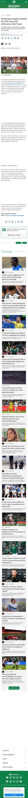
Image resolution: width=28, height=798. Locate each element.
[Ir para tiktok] (10, 781)
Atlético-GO (18, 242)
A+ (6, 44)
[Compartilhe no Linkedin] (8, 38)
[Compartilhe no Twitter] (2, 38)
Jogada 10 (9, 15)
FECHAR (14, 795)
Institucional (8, 767)
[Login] (26, 1)
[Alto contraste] (2, 44)
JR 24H (5, 759)
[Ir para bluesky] (7, 777)
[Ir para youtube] (20, 781)
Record (5, 763)
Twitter (8, 215)
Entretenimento (9, 755)
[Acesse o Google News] (15, 38)
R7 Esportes (3, 15)
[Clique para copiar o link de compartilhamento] (18, 38)
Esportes (6, 750)
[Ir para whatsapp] (17, 781)
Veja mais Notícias (14, 688)
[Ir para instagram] (14, 777)
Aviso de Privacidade (15, 791)
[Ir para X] (14, 781)
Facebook (21, 215)
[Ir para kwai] (17, 777)
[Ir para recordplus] (7, 781)
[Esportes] (14, 6)
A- (9, 44)
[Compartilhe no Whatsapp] (12, 38)
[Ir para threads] (20, 777)
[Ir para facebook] (10, 777)
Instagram (14, 215)
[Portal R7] (14, 1)
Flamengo (24, 242)
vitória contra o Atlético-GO (15, 83)
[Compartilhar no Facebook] (5, 38)
